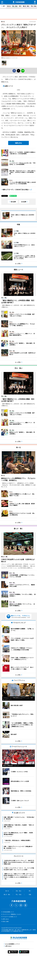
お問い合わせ (5, 919)
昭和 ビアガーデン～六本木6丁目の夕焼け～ (16, 189)
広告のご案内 (5, 921)
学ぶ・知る (33, 6)
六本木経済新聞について (8, 912)
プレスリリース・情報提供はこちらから (11, 914)
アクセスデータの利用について (9, 916)
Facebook (11, 905)
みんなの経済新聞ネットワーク (18, 938)
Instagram (21, 905)
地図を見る (18, 143)
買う (20, 6)
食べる (8, 6)
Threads (25, 905)
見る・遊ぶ (14, 6)
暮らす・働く (26, 6)
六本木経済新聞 (18, 2)
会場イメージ (9, 86)
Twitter (16, 905)
